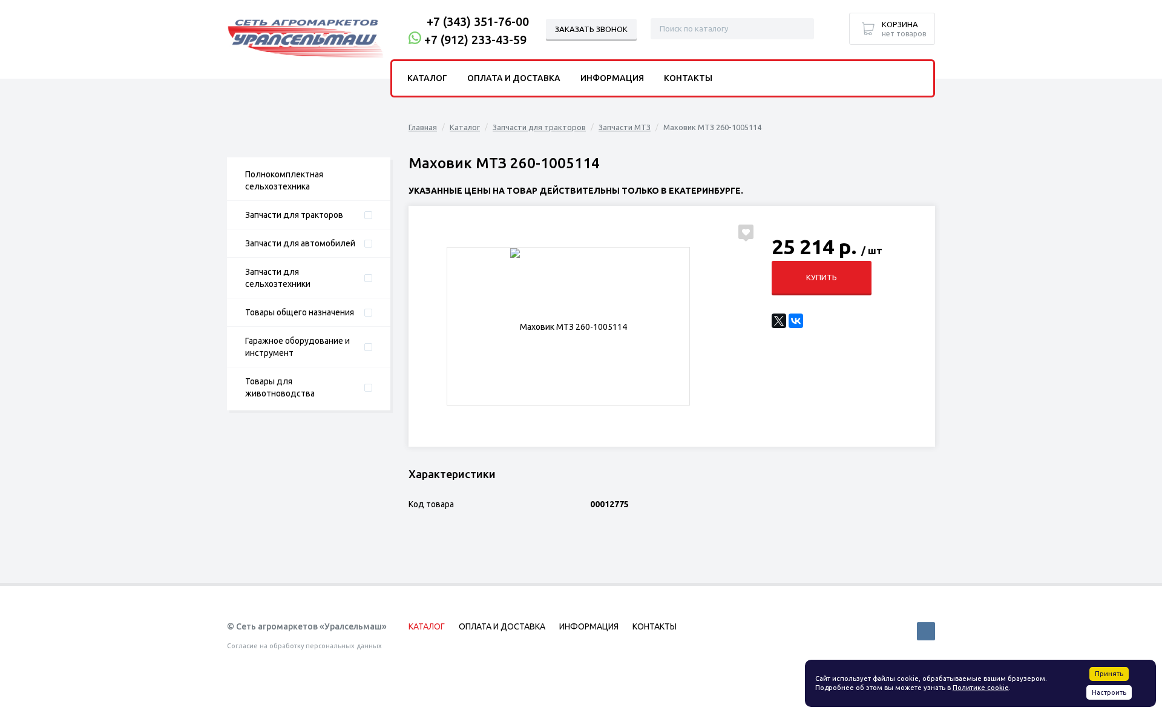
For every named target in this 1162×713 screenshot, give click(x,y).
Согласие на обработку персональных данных (304, 645)
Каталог (465, 127)
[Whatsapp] (415, 40)
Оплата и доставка (513, 78)
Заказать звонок (591, 29)
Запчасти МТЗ (625, 127)
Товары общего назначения (299, 312)
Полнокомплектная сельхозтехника (284, 180)
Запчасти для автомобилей (300, 243)
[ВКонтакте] (796, 321)
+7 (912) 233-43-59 (475, 40)
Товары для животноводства (280, 387)
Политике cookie (981, 687)
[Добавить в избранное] (745, 232)
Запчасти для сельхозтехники (277, 278)
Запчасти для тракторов (294, 215)
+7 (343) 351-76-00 (478, 21)
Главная (423, 127)
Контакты (688, 78)
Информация (612, 78)
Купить (821, 277)
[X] (779, 321)
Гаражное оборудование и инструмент (297, 347)
